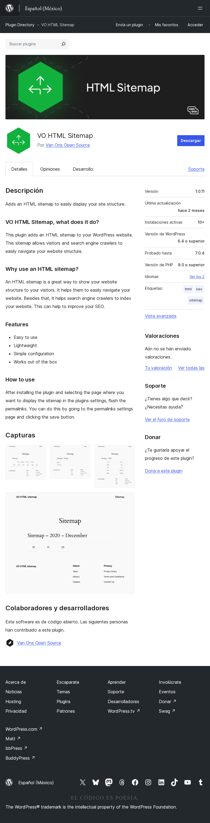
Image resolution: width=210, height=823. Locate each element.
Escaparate (68, 682)
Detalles (19, 169)
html (188, 289)
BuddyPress (20, 758)
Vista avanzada (160, 316)
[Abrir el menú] (201, 8)
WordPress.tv (124, 711)
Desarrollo (83, 169)
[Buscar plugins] (63, 44)
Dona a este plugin (163, 470)
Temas (63, 691)
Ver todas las (191, 368)
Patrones (66, 711)
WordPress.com (24, 729)
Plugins (64, 701)
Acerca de (15, 682)
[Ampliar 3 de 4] (127, 452)
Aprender (117, 682)
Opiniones (50, 169)
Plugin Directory (19, 24)
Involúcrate (170, 682)
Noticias (13, 691)
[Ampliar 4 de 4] (127, 499)
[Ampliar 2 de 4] (83, 452)
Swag (167, 711)
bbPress (16, 748)
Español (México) (36, 782)
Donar (168, 701)
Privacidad (16, 711)
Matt (13, 738)
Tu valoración (158, 368)
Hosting (13, 701)
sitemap (195, 300)
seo (199, 289)
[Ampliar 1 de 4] (38, 452)
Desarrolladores (123, 701)
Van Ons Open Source (68, 145)
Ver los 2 (197, 276)
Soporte (196, 169)
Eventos (167, 691)
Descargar (191, 140)
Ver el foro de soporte (167, 419)
